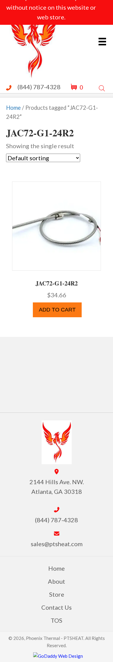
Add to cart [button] (57, 310)
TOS (56, 620)
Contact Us (56, 607)
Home (13, 107)
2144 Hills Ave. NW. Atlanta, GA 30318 (57, 486)
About (56, 581)
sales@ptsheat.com (57, 543)
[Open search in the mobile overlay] (102, 87)
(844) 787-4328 (39, 86)
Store (56, 594)
